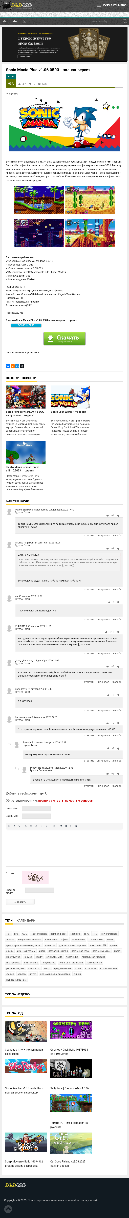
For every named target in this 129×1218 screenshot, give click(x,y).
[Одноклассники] (13, 366)
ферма (10, 974)
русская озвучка (15, 968)
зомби (9, 951)
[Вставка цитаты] (60, 825)
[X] (22, 366)
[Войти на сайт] (4, 21)
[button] (108, 515)
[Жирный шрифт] (9, 825)
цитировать (103, 535)
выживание (78, 939)
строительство (108, 968)
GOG (24, 933)
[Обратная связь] (24, 21)
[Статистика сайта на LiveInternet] (11, 1194)
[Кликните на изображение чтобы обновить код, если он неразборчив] (35, 883)
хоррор (22, 974)
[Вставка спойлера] (70, 825)
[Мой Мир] (17, 366)
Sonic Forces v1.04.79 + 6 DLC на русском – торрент (25, 413)
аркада (10, 939)
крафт (39, 957)
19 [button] (33, 84)
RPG (86, 933)
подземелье (31, 962)
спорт (47, 968)
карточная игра (80, 951)
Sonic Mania (26, 325)
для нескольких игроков (72, 945)
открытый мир (54, 957)
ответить (89, 535)
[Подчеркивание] (19, 825)
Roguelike (75, 933)
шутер (33, 974)
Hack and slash (39, 933)
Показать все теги (16, 979)
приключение (94, 962)
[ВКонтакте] (8, 366)
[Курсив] (14, 825)
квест (117, 951)
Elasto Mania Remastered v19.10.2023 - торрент (22, 469)
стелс (78, 968)
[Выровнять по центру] (30, 825)
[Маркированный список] (42, 825)
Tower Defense (109, 933)
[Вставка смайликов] (54, 825)
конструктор (13, 957)
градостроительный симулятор (23, 945)
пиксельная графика (93, 957)
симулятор (34, 968)
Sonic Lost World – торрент (68, 411)
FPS (16, 933)
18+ (8, 933)
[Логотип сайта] (17, 6)
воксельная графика (56, 939)
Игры (11, 76)
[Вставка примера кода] (65, 825)
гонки (110, 939)
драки (113, 945)
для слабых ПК (98, 945)
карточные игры (101, 951)
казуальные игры (58, 951)
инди (42, 951)
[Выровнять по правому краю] (35, 825)
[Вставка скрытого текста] (75, 825)
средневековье (63, 968)
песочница (72, 957)
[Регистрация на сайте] (14, 21)
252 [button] (24, 84)
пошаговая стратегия (71, 962)
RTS (95, 933)
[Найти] (125, 21)
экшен (77, 974)
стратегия (90, 968)
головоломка (96, 939)
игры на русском (26, 951)
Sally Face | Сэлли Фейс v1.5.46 (69, 1088)
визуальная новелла (29, 939)
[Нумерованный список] (47, 825)
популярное (48, 962)
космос (28, 957)
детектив (50, 945)
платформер (13, 962)
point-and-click (58, 933)
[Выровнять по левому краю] (25, 825)
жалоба (117, 535)
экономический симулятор (55, 974)
